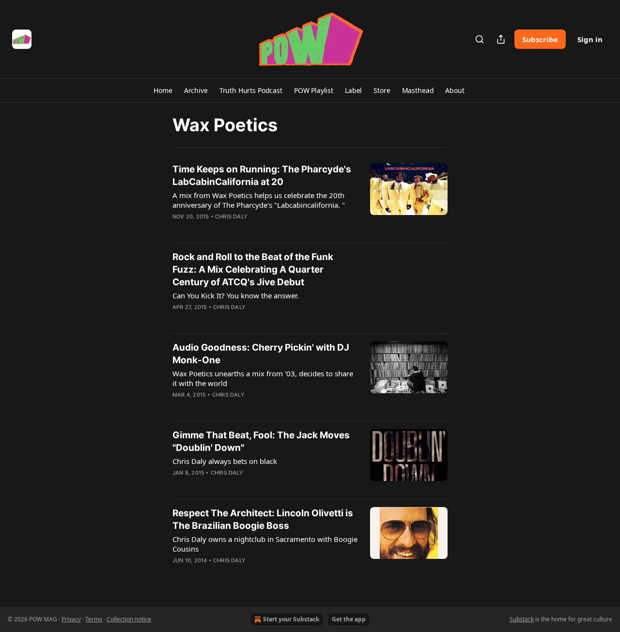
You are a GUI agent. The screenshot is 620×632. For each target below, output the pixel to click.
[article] (310, 199)
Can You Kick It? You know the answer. (235, 295)
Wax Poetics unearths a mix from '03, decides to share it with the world (262, 378)
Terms (93, 619)
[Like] (178, 229)
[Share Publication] (501, 39)
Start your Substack (291, 619)
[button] (163, 90)
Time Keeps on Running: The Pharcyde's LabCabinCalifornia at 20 (261, 175)
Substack (522, 619)
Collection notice (129, 619)
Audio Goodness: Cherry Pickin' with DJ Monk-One (260, 354)
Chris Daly (231, 216)
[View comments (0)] (236, 229)
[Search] (479, 39)
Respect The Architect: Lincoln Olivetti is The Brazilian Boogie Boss (262, 519)
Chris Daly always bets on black (224, 461)
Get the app (349, 619)
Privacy (71, 619)
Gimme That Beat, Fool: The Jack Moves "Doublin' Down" (261, 441)
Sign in (590, 39)
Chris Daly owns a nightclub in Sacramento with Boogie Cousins (264, 544)
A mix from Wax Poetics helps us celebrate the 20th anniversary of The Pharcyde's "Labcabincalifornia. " (258, 200)
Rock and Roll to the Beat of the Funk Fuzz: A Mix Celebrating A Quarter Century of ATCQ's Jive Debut (252, 269)
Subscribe (540, 39)
